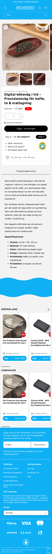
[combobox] (26, 15)
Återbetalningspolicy (13, 472)
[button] (7, 8)
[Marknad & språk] (40, 8)
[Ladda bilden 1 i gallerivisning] (13, 79)
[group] (14, 337)
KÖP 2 (41, 137)
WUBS (48, 553)
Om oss (30, 468)
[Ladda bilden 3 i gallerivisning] (39, 79)
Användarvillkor (10, 468)
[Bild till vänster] (3, 80)
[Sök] (45, 15)
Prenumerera (39, 445)
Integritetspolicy (11, 481)
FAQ (29, 476)
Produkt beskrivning (26, 171)
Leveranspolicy (10, 476)
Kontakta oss (33, 472)
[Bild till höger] (49, 80)
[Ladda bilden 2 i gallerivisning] (26, 79)
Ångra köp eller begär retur (13, 486)
